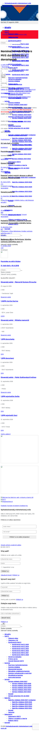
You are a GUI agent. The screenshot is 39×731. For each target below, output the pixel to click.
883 (2, 213)
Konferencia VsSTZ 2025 (20, 645)
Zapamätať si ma (8, 567)
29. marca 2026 (5, 167)
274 (2, 184)
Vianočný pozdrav (7, 192)
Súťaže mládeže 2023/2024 (21, 149)
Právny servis (13, 84)
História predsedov (14, 79)
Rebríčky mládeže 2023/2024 (22, 192)
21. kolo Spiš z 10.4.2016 (10, 266)
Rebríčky (8, 173)
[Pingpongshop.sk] (19, 502)
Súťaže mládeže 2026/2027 (17, 135)
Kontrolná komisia (14, 126)
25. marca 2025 (5, 182)
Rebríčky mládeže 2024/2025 (22, 187)
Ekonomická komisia (15, 669)
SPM (2, 354)
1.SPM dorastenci (7, 358)
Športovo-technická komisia (17, 98)
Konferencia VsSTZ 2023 (20, 61)
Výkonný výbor (13, 638)
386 (2, 169)
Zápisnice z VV (13, 640)
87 (1, 198)
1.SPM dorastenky (7, 339)
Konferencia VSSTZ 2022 (20, 65)
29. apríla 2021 (5, 210)
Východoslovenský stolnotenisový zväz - (19, 726)
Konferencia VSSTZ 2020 (20, 75)
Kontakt (7, 229)
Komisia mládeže (14, 103)
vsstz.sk (3, 728)
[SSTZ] (19, 500)
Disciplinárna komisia (15, 95)
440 (2, 248)
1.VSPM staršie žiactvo (9, 301)
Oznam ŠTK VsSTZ (8, 163)
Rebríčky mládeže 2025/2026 (22, 182)
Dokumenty (8, 158)
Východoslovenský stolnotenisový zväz (18, 3)
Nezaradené (5, 67)
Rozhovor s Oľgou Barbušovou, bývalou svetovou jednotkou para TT (16, 240)
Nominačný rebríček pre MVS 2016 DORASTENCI (15, 93)
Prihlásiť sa (15, 575)
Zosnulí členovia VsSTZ (16, 661)
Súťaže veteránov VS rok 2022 (18, 168)
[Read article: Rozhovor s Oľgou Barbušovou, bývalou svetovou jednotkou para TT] (19, 232)
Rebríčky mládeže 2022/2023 (22, 196)
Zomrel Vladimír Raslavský (11, 206)
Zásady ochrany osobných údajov (11, 545)
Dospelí (10, 694)
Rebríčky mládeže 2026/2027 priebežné (21, 177)
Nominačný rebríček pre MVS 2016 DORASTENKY (16, 97)
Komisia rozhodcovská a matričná (19, 91)
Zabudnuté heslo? (6, 575)
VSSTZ (7, 636)
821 (2, 229)
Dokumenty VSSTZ (14, 162)
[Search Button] (21, 235)
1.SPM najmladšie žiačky (10, 396)
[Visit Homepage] (15, 6)
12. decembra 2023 (6, 227)
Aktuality (8, 28)
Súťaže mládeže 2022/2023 (21, 154)
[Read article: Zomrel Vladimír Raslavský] (19, 200)
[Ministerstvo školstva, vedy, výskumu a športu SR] (19, 497)
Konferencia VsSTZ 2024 (20, 647)
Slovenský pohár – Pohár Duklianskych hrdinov (18, 377)
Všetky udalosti (6, 434)
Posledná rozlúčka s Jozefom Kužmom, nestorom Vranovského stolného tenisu (16, 222)
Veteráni (11, 155)
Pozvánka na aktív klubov (11, 261)
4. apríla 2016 (5, 65)
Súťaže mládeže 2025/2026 (21, 140)
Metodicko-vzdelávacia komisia (19, 671)
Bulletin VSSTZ (13, 224)
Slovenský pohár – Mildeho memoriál (15, 320)
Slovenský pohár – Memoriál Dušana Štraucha (18, 282)
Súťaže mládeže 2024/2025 (21, 145)
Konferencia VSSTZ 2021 (20, 70)
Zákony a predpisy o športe (17, 165)
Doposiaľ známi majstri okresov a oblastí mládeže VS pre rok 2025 (17, 176)
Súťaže (7, 131)
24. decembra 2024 (7, 196)
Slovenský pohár (6, 297)
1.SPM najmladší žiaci (9, 415)
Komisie (7, 74)
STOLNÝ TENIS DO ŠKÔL (8, 495)
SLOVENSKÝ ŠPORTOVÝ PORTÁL (11, 465)
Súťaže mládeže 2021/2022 (21, 159)
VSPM (2, 316)
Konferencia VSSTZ (14, 642)
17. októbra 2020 (6, 246)
